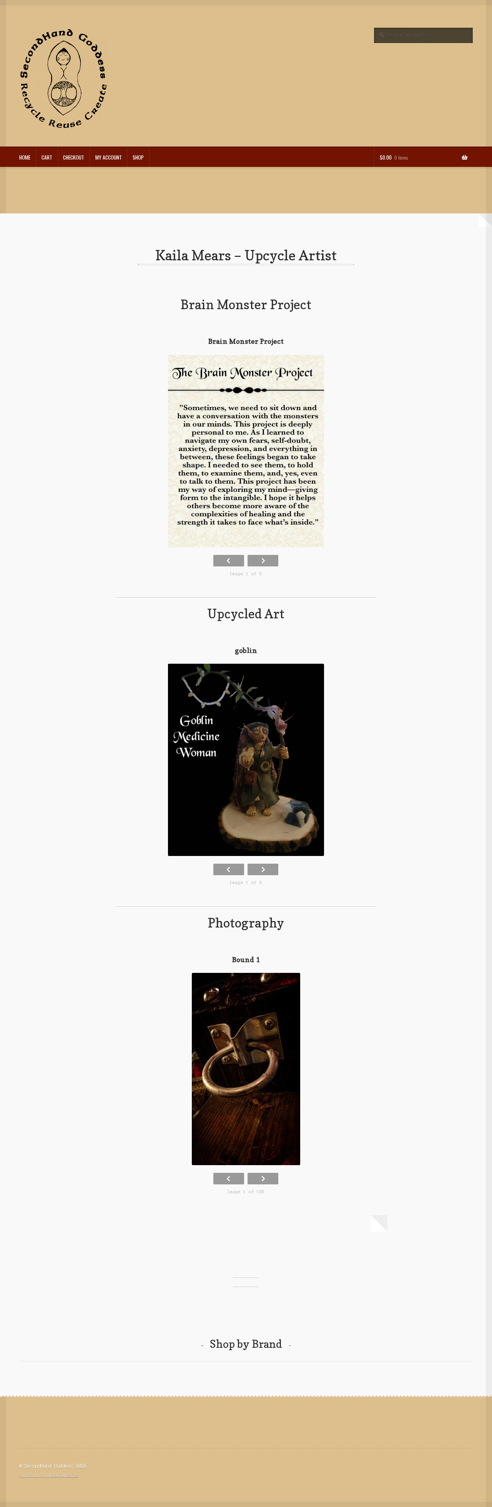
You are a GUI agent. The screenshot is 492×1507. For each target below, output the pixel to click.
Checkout (73, 157)
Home (24, 157)
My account (108, 157)
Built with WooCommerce (48, 1474)
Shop (138, 157)
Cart (47, 157)
